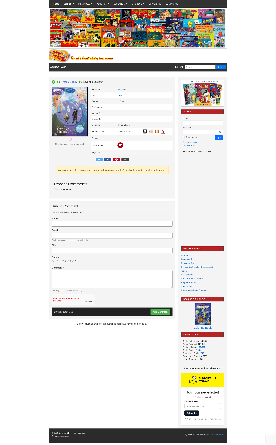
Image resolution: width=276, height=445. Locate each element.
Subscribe (192, 413)
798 (202, 353)
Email (55, 230)
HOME (56, 3)
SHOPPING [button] (137, 3)
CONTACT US (172, 3)
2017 (119, 95)
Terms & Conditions (215, 434)
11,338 (202, 347)
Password (187, 127)
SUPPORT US (155, 3)
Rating (55, 257)
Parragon (121, 89)
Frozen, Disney (69, 82)
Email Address (192, 401)
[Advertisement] (174, 55)
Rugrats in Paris (188, 282)
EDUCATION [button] (120, 3)
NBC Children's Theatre (192, 278)
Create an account (190, 145)
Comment (58, 268)
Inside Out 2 (186, 259)
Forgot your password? (192, 142)
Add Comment (160, 312)
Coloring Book (203, 327)
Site (54, 245)
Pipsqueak (186, 255)
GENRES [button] (68, 3)
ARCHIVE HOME (58, 67)
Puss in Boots (187, 275)
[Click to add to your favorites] (70, 139)
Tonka (184, 271)
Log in (219, 137)
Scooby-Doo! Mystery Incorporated (197, 267)
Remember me (192, 137)
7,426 (199, 350)
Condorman (186, 286)
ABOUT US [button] (102, 3)
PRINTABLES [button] (84, 3)
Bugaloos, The (187, 263)
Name (56, 218)
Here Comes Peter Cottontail (194, 290)
